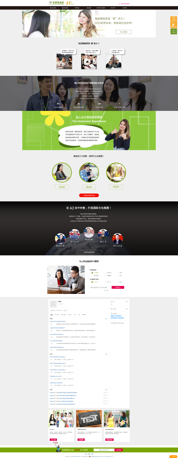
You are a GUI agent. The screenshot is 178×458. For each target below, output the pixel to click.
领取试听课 (109, 439)
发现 (86, 454)
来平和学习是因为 (100, 8)
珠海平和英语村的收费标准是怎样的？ (58, 363)
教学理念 (77, 8)
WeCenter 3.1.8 (110, 456)
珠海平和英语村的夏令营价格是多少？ (58, 357)
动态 (79, 314)
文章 (69, 314)
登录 (92, 454)
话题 (89, 454)
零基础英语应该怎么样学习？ (56, 376)
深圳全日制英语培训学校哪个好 (56, 334)
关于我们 (125, 8)
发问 (57, 314)
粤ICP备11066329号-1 (76, 456)
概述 (52, 314)
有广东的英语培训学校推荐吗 (56, 340)
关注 (75, 314)
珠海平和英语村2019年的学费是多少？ (58, 369)
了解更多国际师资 (89, 252)
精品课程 (54, 8)
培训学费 (112, 315)
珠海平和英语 (120, 317)
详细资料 (84, 314)
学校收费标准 (118, 315)
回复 (63, 314)
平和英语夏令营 (114, 317)
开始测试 (81, 439)
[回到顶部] (173, 31)
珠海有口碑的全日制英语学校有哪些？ (58, 321)
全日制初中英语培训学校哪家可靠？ (57, 328)
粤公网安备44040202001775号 (96, 456)
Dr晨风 (51, 392)
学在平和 (113, 8)
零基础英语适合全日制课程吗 (56, 382)
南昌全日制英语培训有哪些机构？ (57, 347)
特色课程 (66, 8)
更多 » (106, 318)
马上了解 (53, 439)
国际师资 (89, 8)
